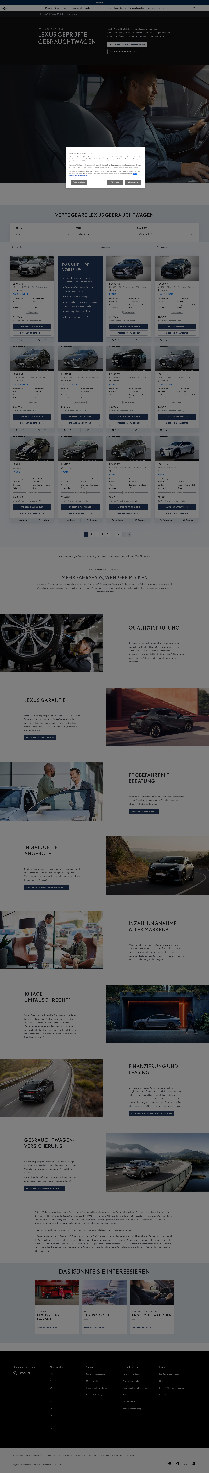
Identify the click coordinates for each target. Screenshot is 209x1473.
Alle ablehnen (115, 182)
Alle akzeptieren (133, 182)
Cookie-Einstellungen (79, 182)
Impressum (84, 175)
